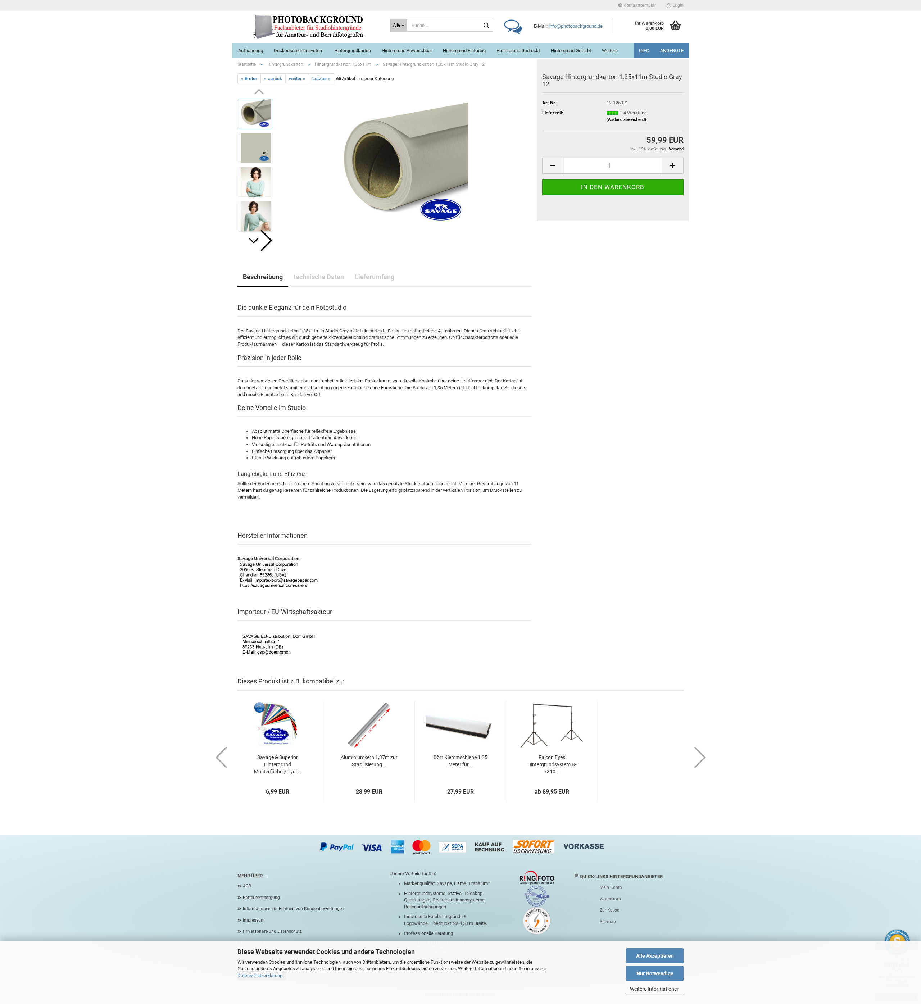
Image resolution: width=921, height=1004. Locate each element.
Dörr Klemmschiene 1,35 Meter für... (460, 760)
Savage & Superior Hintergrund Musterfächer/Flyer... (277, 764)
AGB (247, 886)
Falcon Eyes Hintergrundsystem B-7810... (551, 764)
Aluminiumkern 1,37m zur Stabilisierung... (369, 760)
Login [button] (677, 5)
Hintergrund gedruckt (518, 50)
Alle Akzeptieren (655, 956)
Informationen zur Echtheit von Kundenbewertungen (293, 908)
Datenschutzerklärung (259, 975)
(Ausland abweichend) (626, 119)
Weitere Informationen (655, 989)
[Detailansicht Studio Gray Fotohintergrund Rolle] (405, 165)
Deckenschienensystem (298, 50)
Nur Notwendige (654, 973)
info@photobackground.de (576, 26)
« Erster (249, 78)
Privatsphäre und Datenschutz (272, 931)
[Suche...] (486, 25)
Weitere (610, 50)
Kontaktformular (639, 5)
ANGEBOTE (672, 50)
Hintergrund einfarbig (464, 50)
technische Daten (319, 277)
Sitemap (608, 921)
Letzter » (321, 78)
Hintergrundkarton (352, 50)
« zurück (273, 78)
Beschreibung (263, 277)
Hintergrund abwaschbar (407, 50)
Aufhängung (250, 50)
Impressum (254, 920)
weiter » (297, 78)
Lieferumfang (374, 277)
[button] (259, 240)
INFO (644, 50)
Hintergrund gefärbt (571, 50)
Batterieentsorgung (261, 897)
